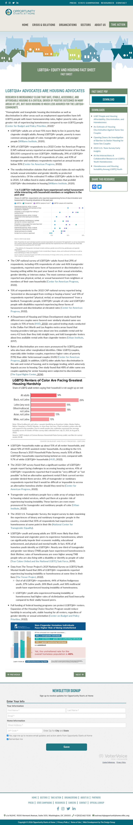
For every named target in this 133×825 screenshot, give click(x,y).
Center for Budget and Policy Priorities (26, 126)
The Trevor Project (26, 577)
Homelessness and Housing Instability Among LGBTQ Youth (108, 168)
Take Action (118, 24)
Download (108, 99)
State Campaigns (88, 2)
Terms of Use (76, 822)
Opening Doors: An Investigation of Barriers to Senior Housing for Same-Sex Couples (108, 140)
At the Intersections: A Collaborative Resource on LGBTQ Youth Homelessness (109, 158)
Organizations (68, 25)
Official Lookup (97, 803)
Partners (96, 797)
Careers (72, 803)
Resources (107, 2)
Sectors (86, 25)
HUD (38, 323)
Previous (14, 674)
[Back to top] (126, 818)
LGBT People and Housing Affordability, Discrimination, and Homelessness (109, 119)
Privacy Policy (63, 822)
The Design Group (108, 822)
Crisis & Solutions (43, 25)
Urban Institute (75, 337)
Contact (121, 2)
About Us (100, 25)
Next (79, 674)
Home (25, 25)
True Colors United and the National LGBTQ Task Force (39, 561)
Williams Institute (28, 141)
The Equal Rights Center (23, 374)
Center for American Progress (39, 164)
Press (73, 2)
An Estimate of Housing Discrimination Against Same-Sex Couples (109, 129)
